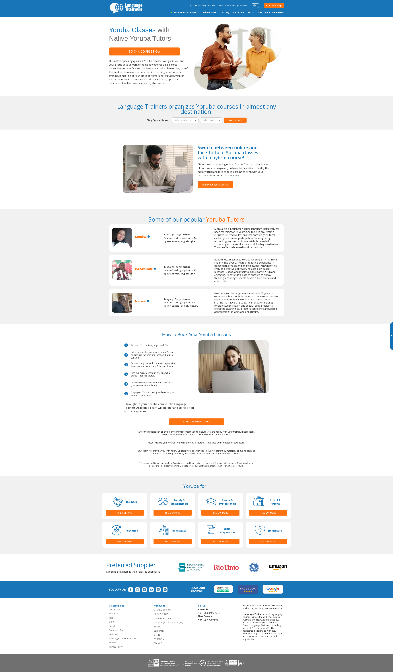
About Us (113, 613)
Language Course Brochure (122, 638)
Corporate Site (116, 630)
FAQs (251, 12)
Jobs (111, 617)
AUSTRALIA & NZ (162, 610)
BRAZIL (157, 626)
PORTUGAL (159, 639)
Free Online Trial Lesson (270, 12)
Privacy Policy (116, 646)
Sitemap (113, 642)
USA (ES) (169, 618)
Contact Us (114, 609)
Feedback (114, 634)
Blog (111, 621)
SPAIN (157, 634)
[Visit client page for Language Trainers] (212, 663)
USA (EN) (158, 618)
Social (112, 626)
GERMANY (159, 630)
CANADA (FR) (176, 622)
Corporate (238, 12)
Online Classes (210, 12)
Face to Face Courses (186, 12)
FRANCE (158, 643)
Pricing (225, 12)
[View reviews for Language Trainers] (234, 663)
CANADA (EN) (160, 622)
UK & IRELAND (161, 614)
